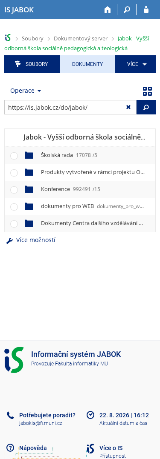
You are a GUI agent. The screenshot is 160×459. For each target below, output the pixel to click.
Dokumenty (87, 64)
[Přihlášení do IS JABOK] (146, 9)
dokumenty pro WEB (98, 206)
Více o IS (110, 448)
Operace (22, 90)
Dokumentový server (81, 38)
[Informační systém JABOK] (8, 37)
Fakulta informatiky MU (81, 364)
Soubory (33, 38)
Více (132, 64)
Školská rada (69, 155)
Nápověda (33, 448)
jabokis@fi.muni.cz (40, 423)
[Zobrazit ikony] (147, 90)
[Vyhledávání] (127, 9)
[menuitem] (135, 64)
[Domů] (107, 9)
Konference (70, 189)
